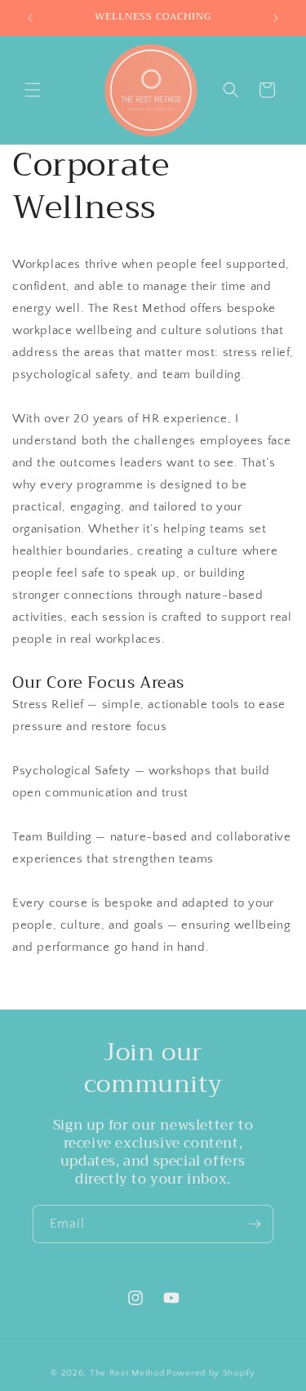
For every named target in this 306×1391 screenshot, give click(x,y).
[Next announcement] (276, 18)
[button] (33, 90)
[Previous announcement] (30, 18)
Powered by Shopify (210, 1373)
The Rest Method (127, 1373)
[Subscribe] (255, 1224)
